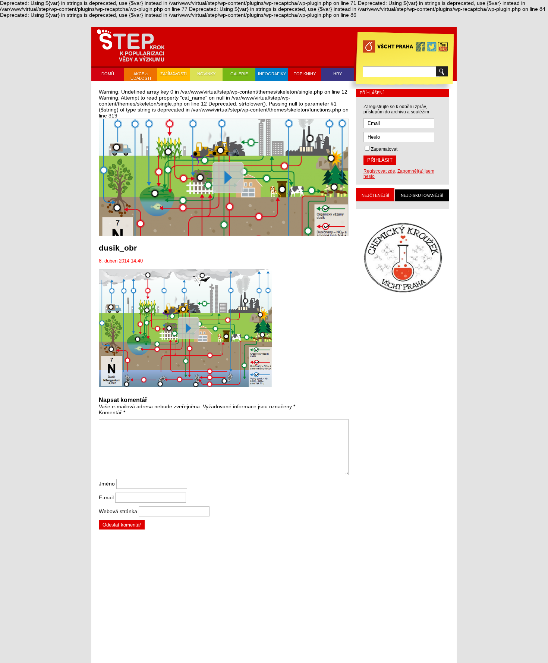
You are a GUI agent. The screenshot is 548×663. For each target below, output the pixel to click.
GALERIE (239, 74)
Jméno (107, 484)
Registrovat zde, (379, 171)
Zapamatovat (384, 149)
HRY (337, 74)
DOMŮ (107, 74)
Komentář (112, 412)
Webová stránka (118, 511)
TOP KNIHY (305, 74)
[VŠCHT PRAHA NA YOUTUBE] (443, 46)
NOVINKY (206, 74)
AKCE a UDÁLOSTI (140, 76)
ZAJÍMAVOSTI (173, 74)
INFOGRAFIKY (272, 74)
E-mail (106, 497)
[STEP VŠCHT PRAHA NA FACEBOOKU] (420, 46)
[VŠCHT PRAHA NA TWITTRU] (432, 46)
